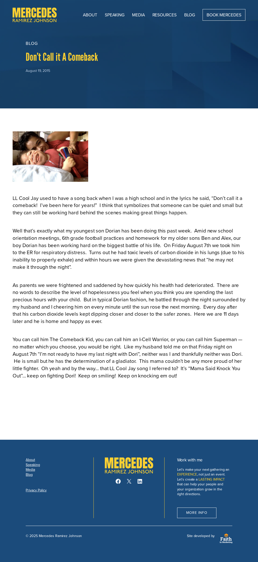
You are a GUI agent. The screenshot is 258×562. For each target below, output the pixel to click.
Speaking (33, 464)
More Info (196, 512)
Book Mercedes (224, 15)
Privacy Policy (36, 490)
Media (30, 469)
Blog (29, 474)
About (30, 459)
